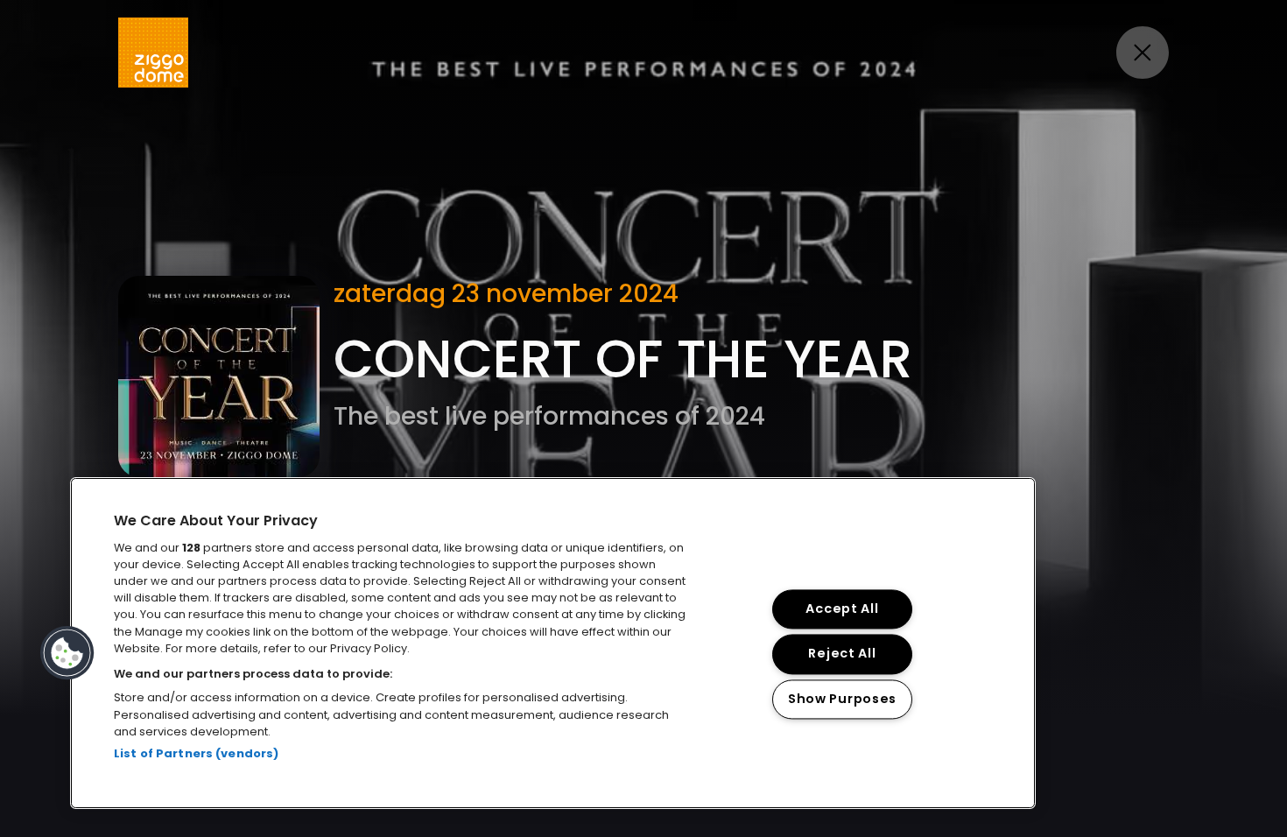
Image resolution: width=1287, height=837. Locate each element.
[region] (553, 643)
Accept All (841, 609)
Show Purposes (842, 698)
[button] (67, 653)
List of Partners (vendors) (196, 753)
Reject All (842, 654)
